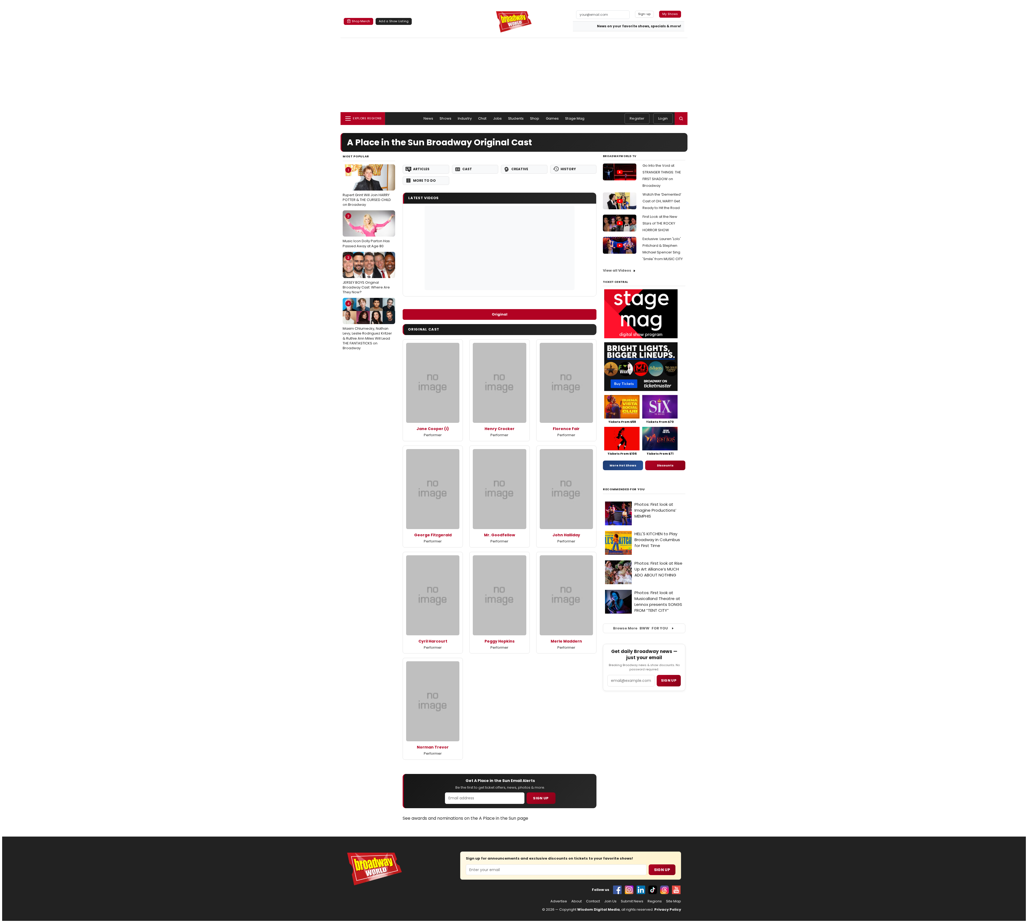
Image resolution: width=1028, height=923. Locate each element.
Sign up (668, 680)
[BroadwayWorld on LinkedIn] (641, 890)
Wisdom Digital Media (598, 909)
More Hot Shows (623, 465)
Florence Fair (566, 428)
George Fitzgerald (433, 535)
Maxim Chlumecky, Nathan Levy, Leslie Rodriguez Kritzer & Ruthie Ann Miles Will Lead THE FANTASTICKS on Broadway (367, 326)
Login (663, 118)
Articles (421, 169)
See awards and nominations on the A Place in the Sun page (465, 818)
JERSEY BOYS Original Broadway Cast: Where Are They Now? (366, 275)
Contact (593, 901)
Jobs (497, 118)
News (428, 118)
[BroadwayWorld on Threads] (664, 890)
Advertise (558, 901)
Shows (445, 118)
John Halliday (566, 535)
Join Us (610, 901)
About (576, 901)
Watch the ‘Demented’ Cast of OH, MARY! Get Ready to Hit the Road (661, 201)
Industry (465, 118)
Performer (433, 435)
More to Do (424, 180)
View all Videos (617, 270)
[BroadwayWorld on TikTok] (652, 890)
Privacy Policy (667, 909)
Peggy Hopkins (500, 641)
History (568, 169)
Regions (655, 901)
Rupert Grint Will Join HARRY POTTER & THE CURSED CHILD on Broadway (367, 187)
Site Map (673, 901)
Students (516, 118)
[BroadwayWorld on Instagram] (629, 890)
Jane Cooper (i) (433, 428)
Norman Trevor (433, 747)
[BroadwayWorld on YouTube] (676, 890)
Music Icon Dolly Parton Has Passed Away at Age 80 (366, 231)
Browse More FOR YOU (640, 628)
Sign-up (644, 14)
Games (552, 118)
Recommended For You (624, 489)
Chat (482, 118)
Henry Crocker (500, 428)
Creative (519, 169)
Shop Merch (361, 21)
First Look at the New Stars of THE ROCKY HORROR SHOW (659, 223)
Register (637, 118)
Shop (534, 118)
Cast (467, 169)
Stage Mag (574, 118)
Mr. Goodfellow (499, 535)
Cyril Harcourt (432, 641)
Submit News (632, 901)
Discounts (665, 465)
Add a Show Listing (394, 21)
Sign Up (541, 798)
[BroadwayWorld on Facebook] (617, 890)
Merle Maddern (566, 641)
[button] (681, 118)
